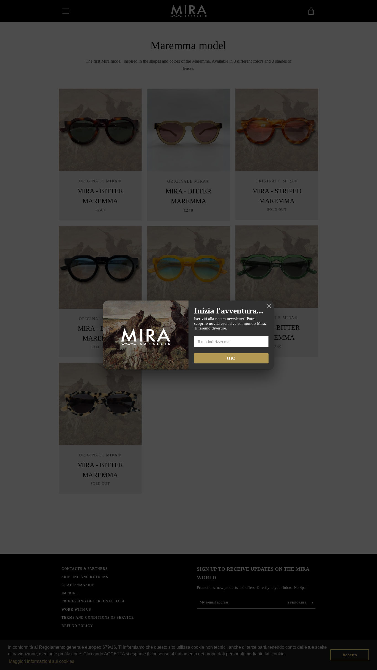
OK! (231, 358)
